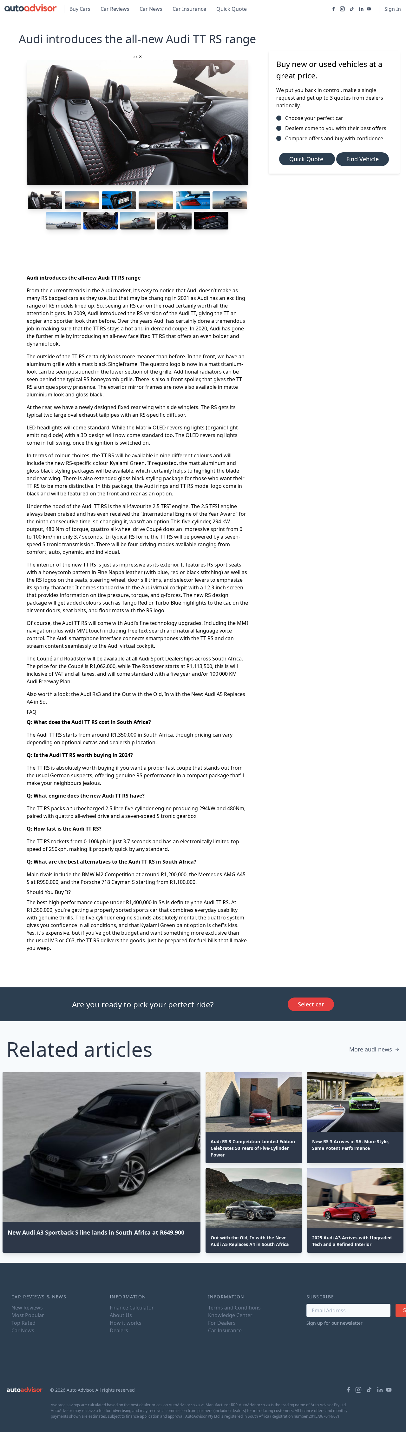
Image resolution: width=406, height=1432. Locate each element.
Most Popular (27, 1315)
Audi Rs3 (90, 694)
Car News (151, 8)
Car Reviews (115, 8)
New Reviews (27, 1307)
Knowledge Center (230, 1315)
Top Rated (23, 1322)
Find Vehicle (362, 159)
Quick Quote (231, 8)
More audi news (370, 1049)
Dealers (119, 1330)
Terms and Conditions (234, 1307)
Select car (311, 1004)
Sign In (392, 8)
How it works (125, 1322)
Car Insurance (189, 8)
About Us (121, 1315)
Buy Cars (79, 8)
